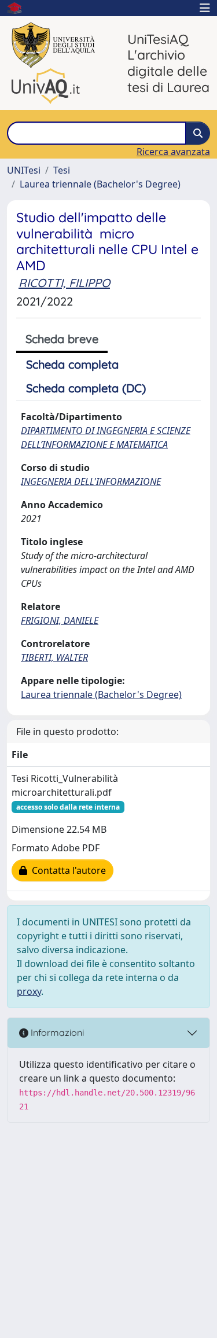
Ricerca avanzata (173, 151)
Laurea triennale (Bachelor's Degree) (100, 184)
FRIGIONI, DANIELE (59, 620)
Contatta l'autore (66, 870)
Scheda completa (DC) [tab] (86, 388)
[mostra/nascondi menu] (205, 8)
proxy (29, 991)
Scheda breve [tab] (61, 339)
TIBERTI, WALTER (54, 657)
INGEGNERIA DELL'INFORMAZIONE (91, 481)
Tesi (61, 170)
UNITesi (24, 170)
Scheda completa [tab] (72, 364)
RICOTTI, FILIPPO (64, 282)
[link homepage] (19, 8)
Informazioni (56, 1032)
